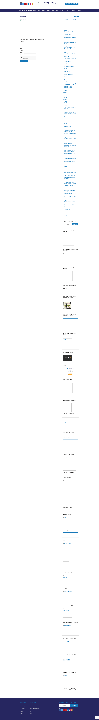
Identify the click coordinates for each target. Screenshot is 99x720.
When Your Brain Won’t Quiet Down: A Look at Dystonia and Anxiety (69, 48)
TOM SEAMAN (51, 3)
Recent (74, 19)
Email (21, 50)
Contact (79, 10)
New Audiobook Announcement (70, 58)
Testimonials (22, 714)
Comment (22, 42)
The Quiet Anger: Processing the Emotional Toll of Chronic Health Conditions (70, 42)
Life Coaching (22, 708)
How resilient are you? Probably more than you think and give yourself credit (70, 55)
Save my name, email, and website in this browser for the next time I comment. (34, 54)
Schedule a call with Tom (71, 3)
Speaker (43, 10)
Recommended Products (65, 10)
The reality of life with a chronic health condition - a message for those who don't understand (69, 163)
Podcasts (48, 10)
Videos (56, 10)
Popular (66, 19)
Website (21, 52)
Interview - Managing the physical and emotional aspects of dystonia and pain (70, 113)
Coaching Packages (33, 705)
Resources (74, 10)
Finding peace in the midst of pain (70, 138)
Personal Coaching (32, 10)
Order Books (22, 711)
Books (39, 10)
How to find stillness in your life (69, 124)
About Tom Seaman (23, 706)
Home (19, 10)
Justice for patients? (67, 126)
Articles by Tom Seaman (34, 706)
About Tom (24, 10)
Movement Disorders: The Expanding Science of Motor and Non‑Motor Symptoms (70, 33)
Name (21, 48)
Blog (53, 10)
